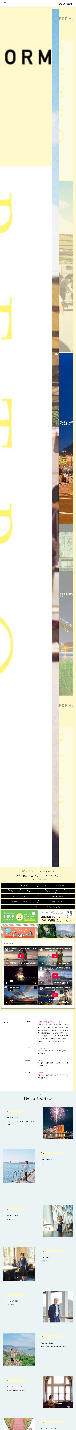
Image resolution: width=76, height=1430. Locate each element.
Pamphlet (56, 886)
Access (20, 896)
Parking (56, 896)
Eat (65, 891)
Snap (56, 902)
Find (47, 891)
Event (10, 891)
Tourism (19, 886)
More (19, 902)
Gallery (29, 891)
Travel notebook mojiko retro (38, 907)
